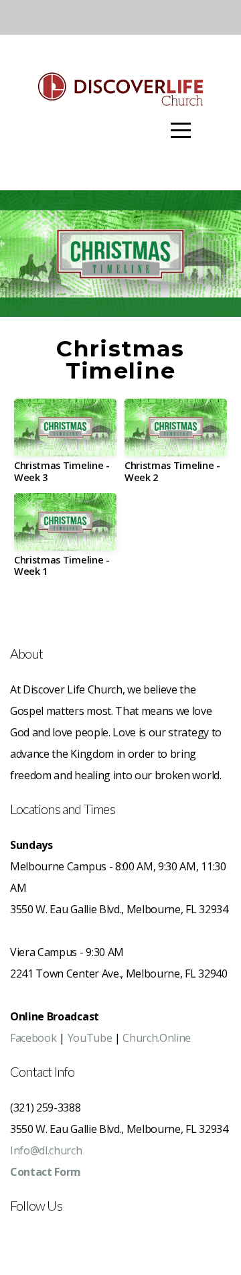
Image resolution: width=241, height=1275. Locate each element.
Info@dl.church (46, 1150)
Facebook (33, 1037)
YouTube (90, 1037)
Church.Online (157, 1037)
